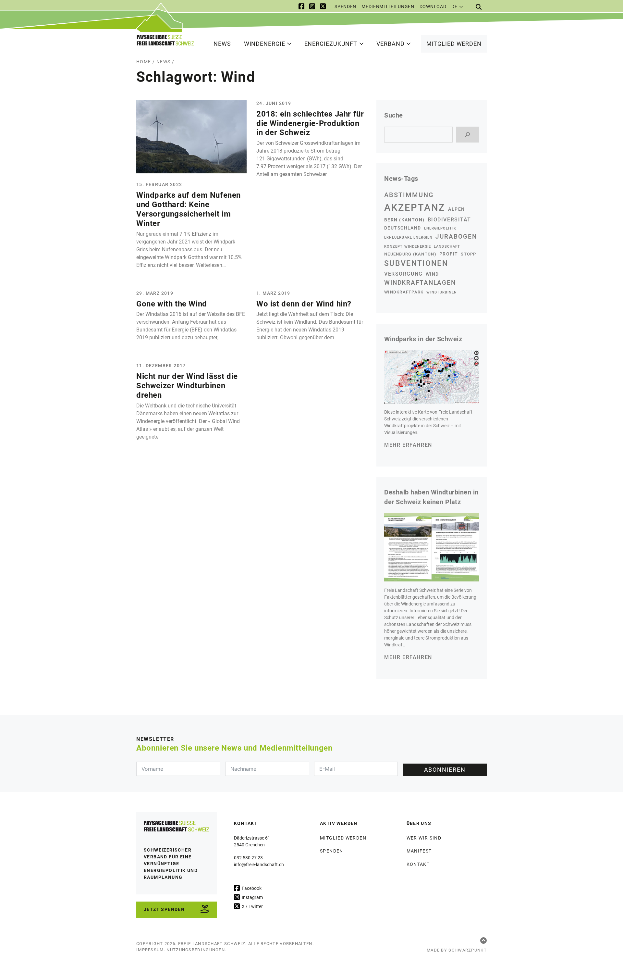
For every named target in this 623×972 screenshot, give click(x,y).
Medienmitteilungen (387, 6)
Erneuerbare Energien (408, 237)
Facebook (251, 888)
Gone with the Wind (171, 303)
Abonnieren (445, 769)
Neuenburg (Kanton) (410, 254)
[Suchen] (467, 135)
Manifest (419, 851)
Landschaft (447, 246)
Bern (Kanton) (404, 219)
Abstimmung (409, 195)
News (222, 43)
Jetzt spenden (164, 909)
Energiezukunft (331, 43)
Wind (432, 274)
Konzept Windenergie (407, 246)
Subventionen (416, 263)
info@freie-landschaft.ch (259, 864)
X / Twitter (252, 906)
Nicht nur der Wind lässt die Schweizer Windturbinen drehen (187, 386)
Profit (448, 253)
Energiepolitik (440, 228)
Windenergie (264, 43)
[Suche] (478, 7)
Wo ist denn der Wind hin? (303, 303)
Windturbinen (441, 292)
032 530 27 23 (248, 857)
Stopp (468, 254)
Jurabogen (456, 236)
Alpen (456, 209)
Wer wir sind (424, 838)
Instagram (252, 897)
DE (454, 6)
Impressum (150, 949)
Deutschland (402, 228)
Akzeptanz (414, 207)
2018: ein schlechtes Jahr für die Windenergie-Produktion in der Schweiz (310, 123)
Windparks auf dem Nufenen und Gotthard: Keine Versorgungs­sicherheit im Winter (188, 209)
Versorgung (403, 274)
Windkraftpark (403, 292)
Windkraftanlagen (420, 282)
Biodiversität (449, 220)
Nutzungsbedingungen (195, 949)
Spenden (345, 6)
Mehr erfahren (408, 445)
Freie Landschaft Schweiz (211, 943)
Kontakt (418, 864)
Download (433, 6)
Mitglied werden (454, 43)
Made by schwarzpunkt (457, 950)
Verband (390, 43)
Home (143, 61)
